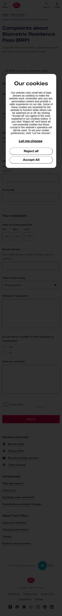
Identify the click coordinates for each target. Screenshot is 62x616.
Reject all (31, 151)
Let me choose (30, 141)
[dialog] (31, 121)
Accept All (31, 160)
